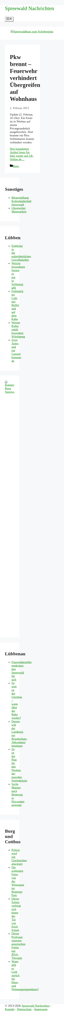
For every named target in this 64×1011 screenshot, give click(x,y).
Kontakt (9, 1009)
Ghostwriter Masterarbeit (18, 209)
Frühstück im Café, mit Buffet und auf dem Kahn (17, 305)
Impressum (40, 1009)
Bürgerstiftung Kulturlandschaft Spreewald (21, 201)
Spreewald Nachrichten (29, 8)
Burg (16, 166)
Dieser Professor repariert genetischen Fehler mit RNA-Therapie (18, 946)
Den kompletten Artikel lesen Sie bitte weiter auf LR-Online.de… (21, 154)
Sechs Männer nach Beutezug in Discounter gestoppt (17, 794)
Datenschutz (24, 1009)
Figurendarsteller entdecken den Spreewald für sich (21, 670)
